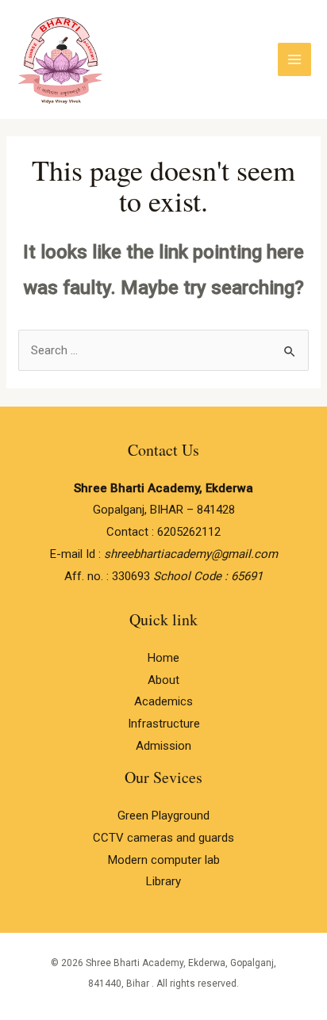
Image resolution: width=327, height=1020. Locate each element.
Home (163, 658)
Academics (163, 701)
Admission (163, 746)
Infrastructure (164, 723)
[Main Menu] (295, 60)
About (163, 680)
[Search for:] (163, 350)
